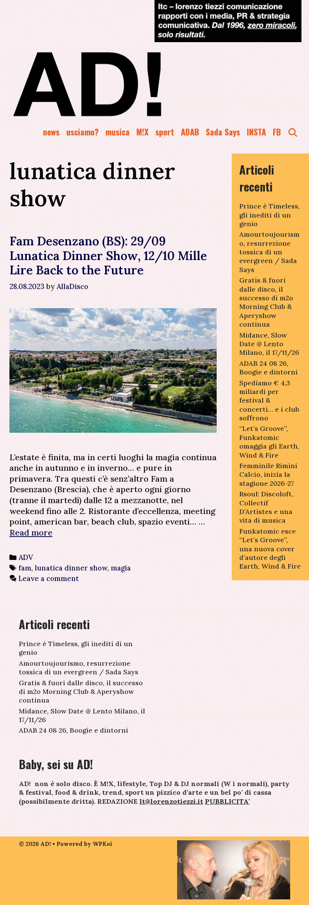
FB (277, 132)
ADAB (190, 132)
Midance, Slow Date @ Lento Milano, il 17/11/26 (269, 344)
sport (164, 132)
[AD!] (114, 84)
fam (24, 567)
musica (118, 132)
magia (121, 567)
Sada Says (223, 132)
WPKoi (102, 843)
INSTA (256, 132)
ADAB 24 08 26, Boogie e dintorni (268, 367)
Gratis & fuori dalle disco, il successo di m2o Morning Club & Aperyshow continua (266, 302)
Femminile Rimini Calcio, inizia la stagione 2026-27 (268, 474)
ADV (25, 557)
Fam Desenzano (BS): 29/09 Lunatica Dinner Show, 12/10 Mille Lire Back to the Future (108, 255)
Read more (30, 532)
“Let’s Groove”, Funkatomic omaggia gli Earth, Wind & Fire (269, 441)
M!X (142, 132)
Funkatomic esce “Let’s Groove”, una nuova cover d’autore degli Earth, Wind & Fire (270, 549)
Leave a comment (48, 578)
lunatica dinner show (71, 567)
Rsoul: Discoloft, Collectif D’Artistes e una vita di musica (266, 507)
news (51, 132)
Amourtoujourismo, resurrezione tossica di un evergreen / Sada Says (269, 252)
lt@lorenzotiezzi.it (171, 801)
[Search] (292, 132)
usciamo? (82, 132)
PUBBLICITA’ (227, 801)
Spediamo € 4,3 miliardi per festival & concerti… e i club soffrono (269, 401)
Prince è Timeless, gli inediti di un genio (269, 215)
